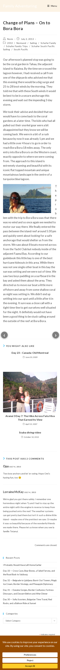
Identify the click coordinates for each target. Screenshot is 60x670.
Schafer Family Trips (17, 46)
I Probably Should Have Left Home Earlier (22, 565)
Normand (21, 43)
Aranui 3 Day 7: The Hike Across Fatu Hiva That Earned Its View (30, 417)
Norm (10, 39)
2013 (10, 43)
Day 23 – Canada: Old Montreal (30, 352)
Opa (6, 466)
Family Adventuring (20, 6)
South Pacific (21, 49)
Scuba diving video (30, 432)
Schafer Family (48, 43)
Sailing (33, 43)
